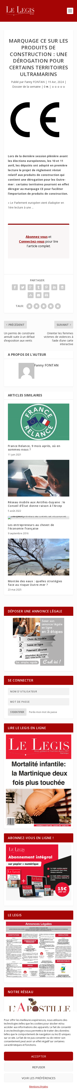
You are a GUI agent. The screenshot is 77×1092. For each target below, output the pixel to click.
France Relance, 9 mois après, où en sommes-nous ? (34, 447)
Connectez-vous (31, 241)
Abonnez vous (37, 237)
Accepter (38, 1056)
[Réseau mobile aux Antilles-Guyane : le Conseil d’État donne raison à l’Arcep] (38, 478)
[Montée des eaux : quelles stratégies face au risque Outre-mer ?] (38, 557)
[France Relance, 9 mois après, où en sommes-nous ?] (38, 422)
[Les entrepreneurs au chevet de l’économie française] (38, 517)
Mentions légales (38, 1086)
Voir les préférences (38, 1078)
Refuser (38, 1067)
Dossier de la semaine (26, 86)
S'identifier (17, 712)
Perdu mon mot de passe (43, 712)
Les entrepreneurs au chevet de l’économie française (31, 526)
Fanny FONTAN (34, 82)
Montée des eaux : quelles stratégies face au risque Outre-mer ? (35, 583)
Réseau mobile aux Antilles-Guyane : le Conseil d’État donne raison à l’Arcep (36, 504)
